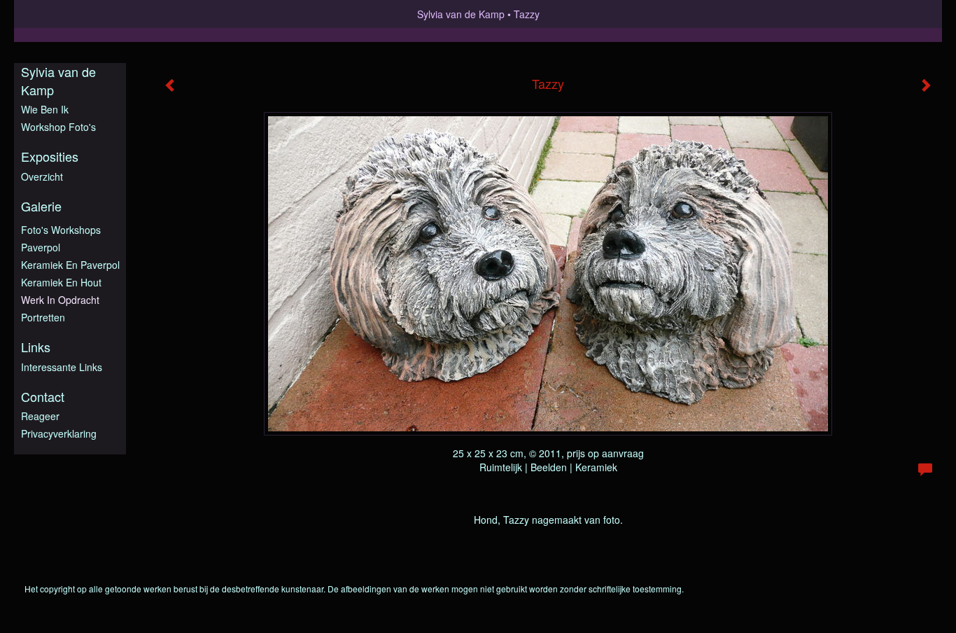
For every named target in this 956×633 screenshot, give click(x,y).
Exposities (49, 156)
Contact (42, 396)
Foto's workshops (61, 230)
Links (35, 347)
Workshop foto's (58, 127)
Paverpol (40, 247)
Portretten (43, 317)
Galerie (41, 206)
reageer (40, 416)
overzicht (42, 176)
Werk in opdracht (60, 300)
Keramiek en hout (61, 282)
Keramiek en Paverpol (70, 265)
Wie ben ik (45, 109)
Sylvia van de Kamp (461, 14)
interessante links (61, 367)
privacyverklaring (59, 433)
